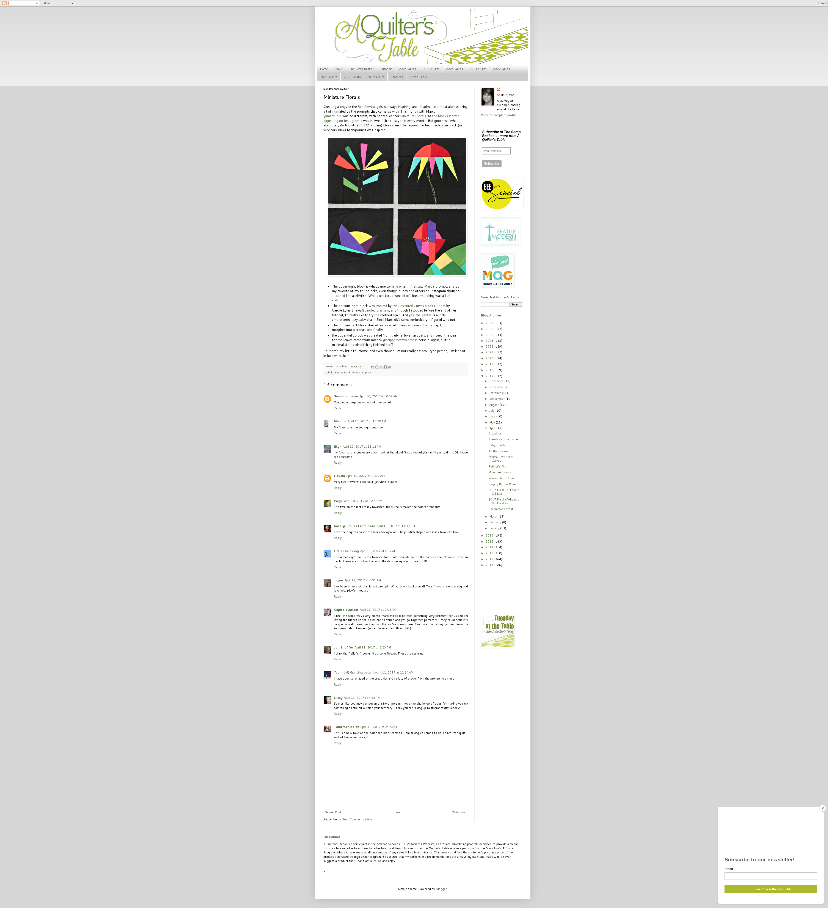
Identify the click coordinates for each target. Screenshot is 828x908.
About (338, 69)
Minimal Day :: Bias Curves (501, 459)
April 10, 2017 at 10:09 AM (378, 396)
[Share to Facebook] (385, 367)
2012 (490, 559)
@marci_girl (332, 115)
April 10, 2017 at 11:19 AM (365, 476)
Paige (338, 501)
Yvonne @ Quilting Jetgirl (354, 672)
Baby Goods (496, 445)
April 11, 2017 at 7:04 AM (378, 609)
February (495, 522)
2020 (490, 358)
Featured (397, 77)
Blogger (441, 889)
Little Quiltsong (346, 551)
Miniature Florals (413, 115)
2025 (490, 329)
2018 (490, 370)
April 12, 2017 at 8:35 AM (378, 727)
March (493, 516)
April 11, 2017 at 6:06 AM (362, 580)
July (492, 410)
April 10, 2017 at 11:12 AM (362, 446)
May (492, 422)
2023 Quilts (477, 69)
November (496, 387)
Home (324, 69)
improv (366, 372)
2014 (490, 547)
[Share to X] (381, 367)
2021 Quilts (328, 77)
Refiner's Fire (497, 466)
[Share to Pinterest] (389, 367)
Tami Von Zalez (346, 727)
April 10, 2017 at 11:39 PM (395, 526)
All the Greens (498, 451)
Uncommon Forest (500, 509)
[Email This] (373, 367)
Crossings (495, 433)
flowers (356, 372)
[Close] (822, 808)
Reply (338, 408)
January (494, 528)
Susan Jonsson (346, 396)
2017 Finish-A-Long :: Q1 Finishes (503, 501)
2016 (490, 535)
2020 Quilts (352, 77)
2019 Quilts (375, 77)
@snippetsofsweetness (399, 339)
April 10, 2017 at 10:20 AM (367, 421)
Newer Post (333, 812)
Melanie (340, 421)
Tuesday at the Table (503, 439)
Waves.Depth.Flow (501, 478)
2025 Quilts (430, 69)
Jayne (338, 580)
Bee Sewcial (367, 106)
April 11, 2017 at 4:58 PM (362, 698)
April (492, 428)
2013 (490, 553)
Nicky (338, 698)
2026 (490, 323)
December (496, 381)
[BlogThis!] (377, 367)
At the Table (418, 77)
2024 (490, 335)
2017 (490, 376)
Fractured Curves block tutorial (421, 305)
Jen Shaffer (343, 647)
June (492, 416)
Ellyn (337, 446)
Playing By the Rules (502, 484)
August (494, 405)
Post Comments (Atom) (358, 819)
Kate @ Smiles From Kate (354, 526)
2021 (490, 352)
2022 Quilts (501, 69)
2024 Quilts (454, 69)
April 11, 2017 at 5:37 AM (378, 551)
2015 (490, 541)
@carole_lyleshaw (375, 310)
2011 (490, 565)
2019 (490, 364)
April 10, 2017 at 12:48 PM (363, 501)
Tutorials (386, 69)
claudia (339, 476)
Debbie (343, 366)
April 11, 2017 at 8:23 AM (372, 647)
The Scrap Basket (361, 69)
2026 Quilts (407, 69)
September (497, 399)
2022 (490, 346)
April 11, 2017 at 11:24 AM (394, 672)
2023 (490, 340)
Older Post (459, 812)
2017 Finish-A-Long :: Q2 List (503, 492)
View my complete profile (498, 115)
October (495, 393)
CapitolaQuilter (346, 609)
